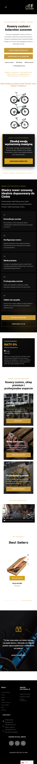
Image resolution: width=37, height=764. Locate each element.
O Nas (3, 695)
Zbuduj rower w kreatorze (18, 50)
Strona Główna (5, 692)
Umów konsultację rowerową (18, 56)
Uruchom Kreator (18, 161)
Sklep (2, 700)
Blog (2, 707)
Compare (28, 559)
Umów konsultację (18, 324)
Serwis (3, 697)
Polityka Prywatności (23, 700)
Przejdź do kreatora (18, 317)
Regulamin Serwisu (25, 694)
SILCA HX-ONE (17, 583)
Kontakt (3, 710)
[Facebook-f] (11, 743)
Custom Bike (5, 705)
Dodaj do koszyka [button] (17, 578)
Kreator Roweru (5, 702)
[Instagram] (17, 743)
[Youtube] (23, 743)
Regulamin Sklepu (25, 697)
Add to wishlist (28, 564)
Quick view (28, 555)
